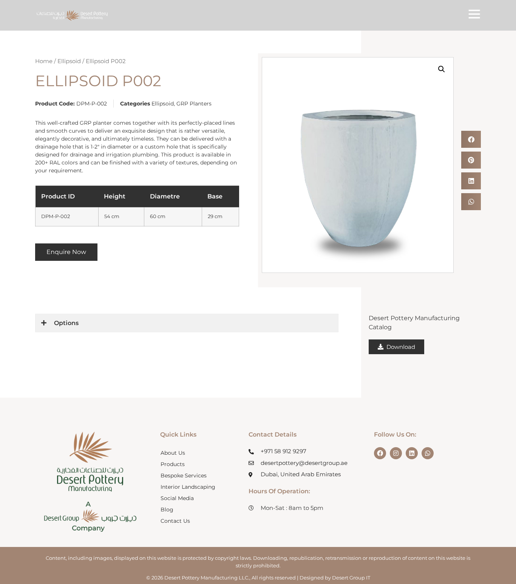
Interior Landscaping (188, 486)
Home (44, 61)
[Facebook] (380, 453)
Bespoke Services (184, 475)
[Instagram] (396, 453)
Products (173, 464)
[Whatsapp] (428, 453)
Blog (167, 509)
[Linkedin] (412, 453)
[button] (441, 69)
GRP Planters (194, 103)
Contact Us (175, 520)
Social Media (177, 498)
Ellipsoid (69, 61)
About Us (173, 452)
